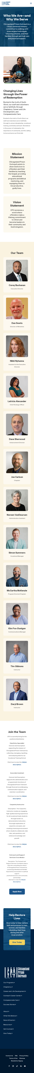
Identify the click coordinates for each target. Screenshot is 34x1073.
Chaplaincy (7, 987)
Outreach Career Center (12, 996)
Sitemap (22, 1058)
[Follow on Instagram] (13, 1066)
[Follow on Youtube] (24, 1066)
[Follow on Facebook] (9, 1066)
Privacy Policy (23, 1055)
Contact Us (9, 1055)
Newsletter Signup (17, 1061)
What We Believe (9, 1016)
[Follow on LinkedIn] (21, 1066)
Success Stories (9, 1004)
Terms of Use (13, 1058)
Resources (7, 1025)
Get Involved (8, 1029)
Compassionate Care (10, 1000)
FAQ (16, 1055)
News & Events (8, 1020)
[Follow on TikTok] (17, 1066)
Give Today (17, 942)
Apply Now (17, 892)
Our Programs (8, 982)
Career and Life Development (14, 991)
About (5, 1011)
